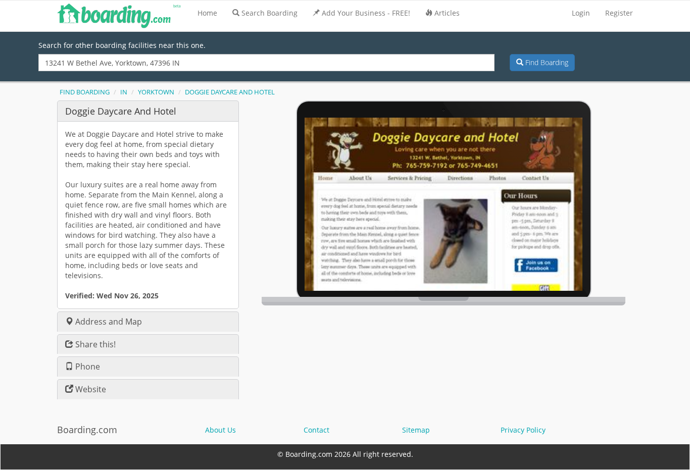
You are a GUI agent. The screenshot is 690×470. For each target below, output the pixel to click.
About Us (220, 430)
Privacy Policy (523, 430)
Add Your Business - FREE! (366, 13)
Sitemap (416, 430)
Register (619, 13)
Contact (316, 430)
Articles (447, 13)
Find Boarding (545, 62)
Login (581, 13)
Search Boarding (269, 13)
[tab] (148, 110)
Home (207, 13)
